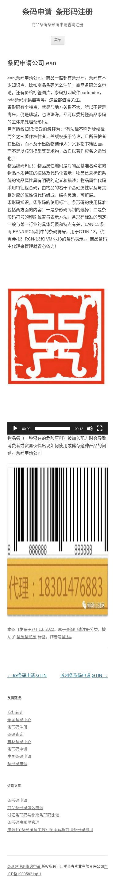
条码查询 (15, 734)
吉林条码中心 (19, 741)
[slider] (52, 428)
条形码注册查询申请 (24, 867)
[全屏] (100, 428)
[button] (57, 346)
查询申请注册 (78, 629)
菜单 (57, 40)
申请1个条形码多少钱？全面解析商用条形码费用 (50, 829)
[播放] (15, 428)
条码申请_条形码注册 (57, 12)
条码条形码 (26, 636)
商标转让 (15, 712)
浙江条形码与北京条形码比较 (33, 815)
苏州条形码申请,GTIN (84, 675)
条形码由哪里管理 (23, 822)
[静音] (90, 428)
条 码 (66, 636)
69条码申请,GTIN (27, 675)
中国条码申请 (19, 756)
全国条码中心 (19, 719)
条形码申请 (17, 749)
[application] (57, 346)
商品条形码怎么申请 (25, 807)
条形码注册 (17, 727)
